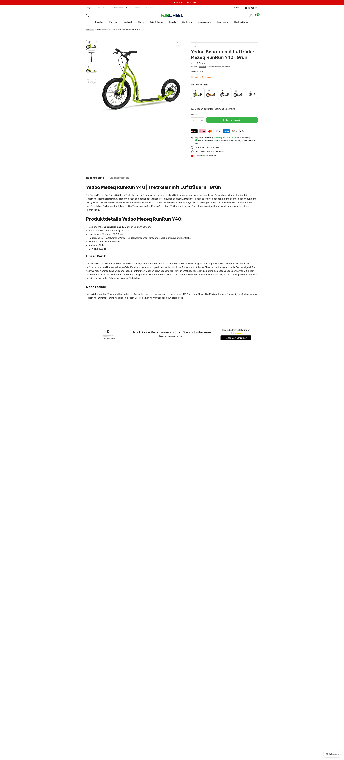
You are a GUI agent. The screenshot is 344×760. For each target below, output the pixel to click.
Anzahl (194, 115)
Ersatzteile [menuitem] (222, 22)
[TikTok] (256, 7)
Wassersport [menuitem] (204, 22)
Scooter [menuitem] (99, 22)
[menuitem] (90, 8)
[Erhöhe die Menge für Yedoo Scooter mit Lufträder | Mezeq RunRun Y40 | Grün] (202, 120)
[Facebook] (246, 7)
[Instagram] (249, 7)
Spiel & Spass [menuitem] (156, 22)
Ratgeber (89, 8)
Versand (202, 67)
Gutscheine (148, 8)
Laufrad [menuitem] (127, 22)
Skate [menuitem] (141, 22)
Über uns (129, 8)
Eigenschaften (119, 177)
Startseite (90, 30)
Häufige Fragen (117, 8)
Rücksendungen (102, 8)
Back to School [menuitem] (241, 22)
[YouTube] (253, 7)
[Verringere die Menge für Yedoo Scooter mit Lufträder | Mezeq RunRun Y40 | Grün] (193, 120)
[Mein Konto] (250, 15)
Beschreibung (95, 177)
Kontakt (138, 8)
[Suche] (88, 15)
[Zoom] (178, 43)
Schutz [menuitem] (172, 22)
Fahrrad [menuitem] (113, 22)
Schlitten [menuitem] (187, 22)
